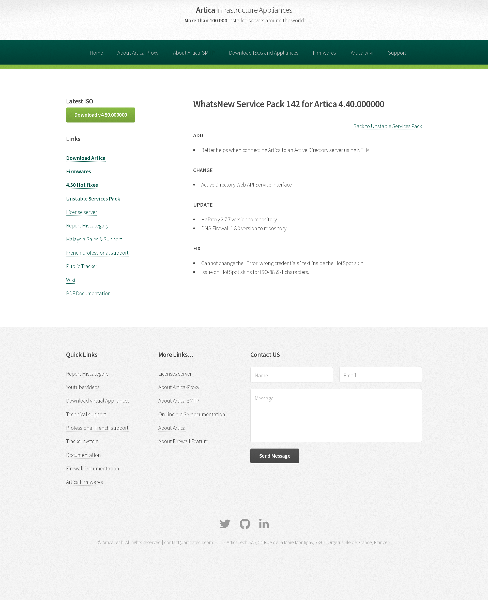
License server (81, 212)
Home (96, 52)
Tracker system (82, 441)
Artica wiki (362, 52)
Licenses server (175, 373)
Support (397, 52)
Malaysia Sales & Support (94, 239)
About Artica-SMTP (194, 52)
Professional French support (97, 427)
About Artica (172, 427)
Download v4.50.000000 (100, 114)
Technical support (86, 414)
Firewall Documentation (92, 468)
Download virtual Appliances (98, 400)
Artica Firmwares (84, 482)
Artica (244, 10)
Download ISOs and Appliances (263, 52)
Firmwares (324, 52)
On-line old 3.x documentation (191, 414)
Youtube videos (83, 387)
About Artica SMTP (178, 400)
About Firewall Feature (183, 441)
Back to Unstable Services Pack (388, 126)
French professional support (97, 252)
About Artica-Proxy (137, 52)
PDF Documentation (88, 293)
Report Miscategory (87, 225)
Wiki (70, 279)
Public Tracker (81, 266)
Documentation (83, 455)
